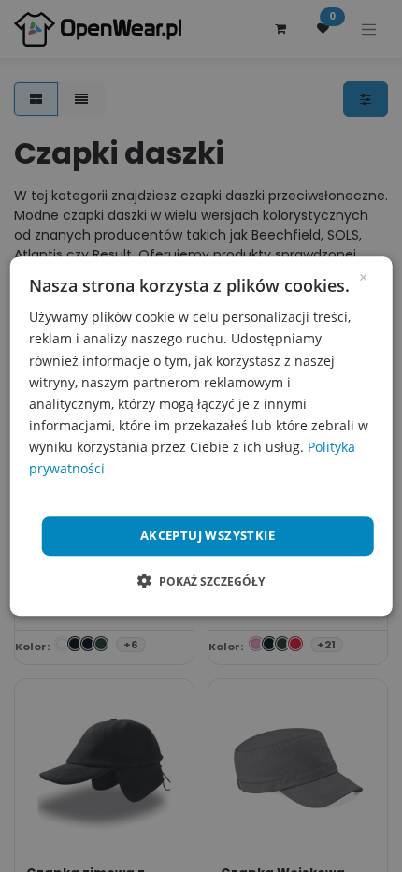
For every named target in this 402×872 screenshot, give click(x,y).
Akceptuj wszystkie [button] (207, 535)
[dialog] (201, 436)
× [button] (363, 276)
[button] (201, 581)
